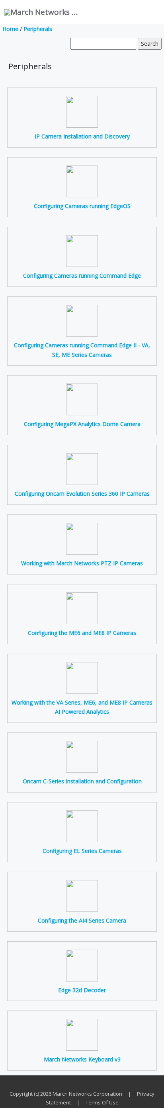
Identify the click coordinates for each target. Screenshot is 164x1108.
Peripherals (37, 29)
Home (10, 29)
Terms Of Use (102, 1102)
